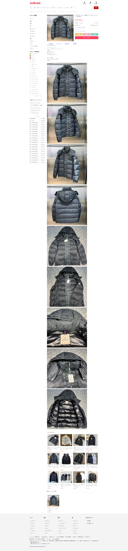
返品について (52, 536)
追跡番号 (75, 43)
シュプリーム (34, 85)
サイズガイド (59, 43)
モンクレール (34, 64)
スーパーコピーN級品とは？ (35, 536)
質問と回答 (67, 43)
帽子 (72, 7)
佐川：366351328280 (34, 133)
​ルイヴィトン (75, 520)
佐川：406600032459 (34, 122)
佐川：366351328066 (34, 131)
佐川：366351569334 (34, 155)
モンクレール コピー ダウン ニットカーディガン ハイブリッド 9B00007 (53, 485)
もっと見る (43, 118)
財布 (35, 7)
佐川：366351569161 (34, 157)
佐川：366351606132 (34, 140)
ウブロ (60, 530)
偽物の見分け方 (81, 536)
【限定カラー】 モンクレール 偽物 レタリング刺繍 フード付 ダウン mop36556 (79, 467)
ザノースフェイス (35, 91)
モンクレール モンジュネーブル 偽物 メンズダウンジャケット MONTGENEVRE (91, 448)
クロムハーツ (34, 68)
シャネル (33, 70)
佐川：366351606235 (34, 142)
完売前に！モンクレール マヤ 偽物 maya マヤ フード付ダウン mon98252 (53, 448)
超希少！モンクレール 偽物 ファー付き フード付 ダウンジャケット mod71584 (79, 485)
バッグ (31, 7)
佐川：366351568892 (34, 124)
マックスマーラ (35, 83)
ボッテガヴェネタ (35, 93)
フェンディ (34, 87)
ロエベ (33, 66)
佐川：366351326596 (34, 129)
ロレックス (61, 520)
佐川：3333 (32, 120)
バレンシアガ (34, 81)
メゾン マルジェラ (35, 79)
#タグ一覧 (37, 116)
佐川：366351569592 (34, 153)
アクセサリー (53, 7)
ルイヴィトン (33, 520)
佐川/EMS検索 (68, 536)
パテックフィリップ (62, 528)
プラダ (33, 62)
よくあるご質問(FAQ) (60, 536)
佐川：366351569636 (34, 146)
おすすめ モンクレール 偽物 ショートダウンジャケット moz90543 (53, 509)
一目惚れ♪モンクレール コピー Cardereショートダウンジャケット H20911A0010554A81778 (79, 448)
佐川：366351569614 (34, 151)
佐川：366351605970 (34, 135)
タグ (76, 27)
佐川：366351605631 (34, 144)
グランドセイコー (35, 89)
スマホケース (60, 7)
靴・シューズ (46, 7)
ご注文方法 (74, 536)
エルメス (33, 58)
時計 (38, 7)
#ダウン (79, 27)
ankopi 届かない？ (45, 536)
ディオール (34, 72)
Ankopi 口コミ (87, 536)
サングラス (67, 7)
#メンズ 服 (83, 27)
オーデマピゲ (61, 525)
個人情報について (90, 523)
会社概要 (88, 520)
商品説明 (51, 43)
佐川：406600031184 (34, 162)
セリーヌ (33, 60)
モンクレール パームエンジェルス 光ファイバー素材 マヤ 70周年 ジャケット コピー (66, 448)
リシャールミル (62, 523)
